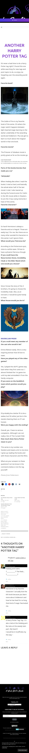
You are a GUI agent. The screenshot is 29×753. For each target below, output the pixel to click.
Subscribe (14, 719)
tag (5, 525)
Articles (5, 519)
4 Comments (3, 528)
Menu (15, 20)
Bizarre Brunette (9, 585)
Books (7, 515)
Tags (2, 516)
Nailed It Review (6, 533)
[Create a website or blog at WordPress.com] (14, 741)
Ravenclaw (6, 523)
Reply (7, 581)
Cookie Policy (4, 747)
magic (5, 522)
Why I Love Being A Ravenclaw (8, 537)
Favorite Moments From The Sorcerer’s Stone (6, 504)
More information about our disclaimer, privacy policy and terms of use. (14, 737)
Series (2, 525)
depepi (7, 565)
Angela (7, 616)
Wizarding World (4, 526)
